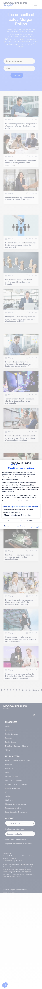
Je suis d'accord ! (35, 526)
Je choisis (21, 526)
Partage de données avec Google (18, 509)
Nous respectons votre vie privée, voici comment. (18, 501)
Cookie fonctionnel (12, 512)
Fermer (7, 526)
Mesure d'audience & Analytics (17, 515)
